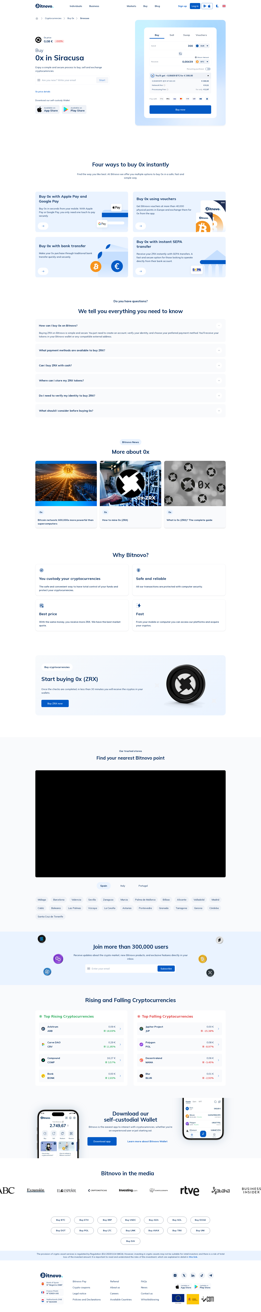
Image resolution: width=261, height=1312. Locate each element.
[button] (224, 6)
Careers (114, 1293)
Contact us (147, 1293)
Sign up (182, 6)
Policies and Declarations (87, 1299)
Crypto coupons (81, 1287)
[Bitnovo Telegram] (211, 1275)
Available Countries (121, 1299)
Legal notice (79, 1293)
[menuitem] (76, 6)
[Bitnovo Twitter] (184, 1275)
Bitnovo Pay (79, 1281)
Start (102, 80)
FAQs (144, 1281)
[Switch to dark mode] (217, 6)
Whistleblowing (150, 1299)
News (144, 1287)
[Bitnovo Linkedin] (193, 1275)
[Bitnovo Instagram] (175, 1275)
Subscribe (166, 968)
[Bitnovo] (44, 6)
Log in (195, 6)
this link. (193, 1257)
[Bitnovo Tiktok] (202, 1275)
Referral (114, 1281)
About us (115, 1287)
